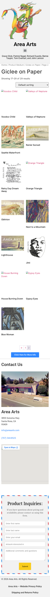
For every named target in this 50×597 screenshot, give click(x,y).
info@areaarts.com (10, 430)
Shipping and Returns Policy (25, 592)
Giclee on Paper (33, 65)
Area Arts (25, 44)
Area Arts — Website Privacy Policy (25, 586)
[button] (25, 50)
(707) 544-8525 (8, 438)
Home (4, 65)
